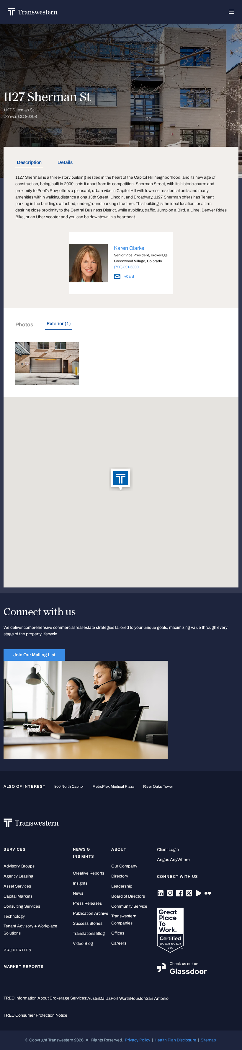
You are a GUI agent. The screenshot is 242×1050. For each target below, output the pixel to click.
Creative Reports (88, 873)
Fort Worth (120, 998)
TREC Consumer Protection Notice (35, 1015)
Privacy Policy (137, 1040)
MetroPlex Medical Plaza (113, 786)
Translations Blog (89, 933)
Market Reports (24, 967)
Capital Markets (18, 896)
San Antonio (157, 998)
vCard (128, 276)
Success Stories (87, 923)
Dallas (105, 998)
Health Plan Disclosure (175, 1040)
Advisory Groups (19, 866)
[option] (121, 264)
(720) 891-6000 (126, 267)
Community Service (129, 906)
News (78, 893)
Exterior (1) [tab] (59, 323)
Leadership (121, 886)
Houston (138, 998)
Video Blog (83, 943)
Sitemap (208, 1040)
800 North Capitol (69, 786)
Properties (18, 950)
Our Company (124, 866)
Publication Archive (90, 913)
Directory (119, 876)
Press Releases (87, 903)
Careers (118, 943)
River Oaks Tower (158, 786)
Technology (14, 916)
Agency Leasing (18, 876)
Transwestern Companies (123, 919)
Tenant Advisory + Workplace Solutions (30, 929)
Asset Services (17, 886)
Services (15, 849)
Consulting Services (22, 906)
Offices (117, 933)
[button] (121, 479)
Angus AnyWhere (173, 859)
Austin (93, 998)
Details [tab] (65, 162)
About (118, 849)
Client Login (168, 849)
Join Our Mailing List (34, 654)
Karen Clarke (129, 248)
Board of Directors (128, 896)
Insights (80, 883)
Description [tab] (29, 162)
